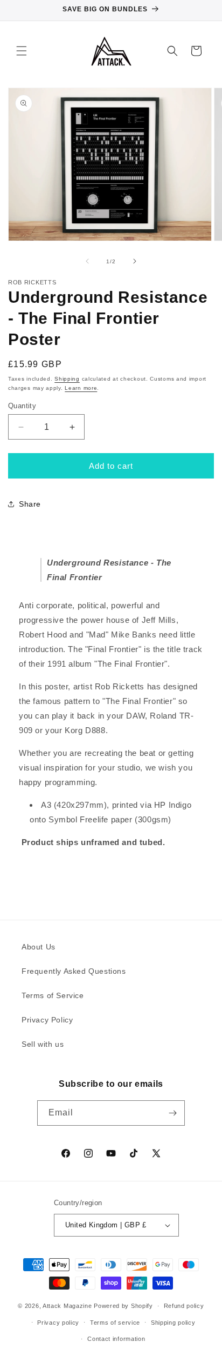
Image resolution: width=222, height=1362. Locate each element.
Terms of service (115, 1322)
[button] (21, 51)
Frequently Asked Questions (74, 971)
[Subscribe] (172, 1113)
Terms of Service (53, 995)
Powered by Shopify (123, 1306)
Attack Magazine (67, 1306)
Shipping (67, 379)
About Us (39, 946)
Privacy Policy (47, 1019)
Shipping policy (173, 1322)
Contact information (116, 1339)
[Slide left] (87, 261)
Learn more (81, 388)
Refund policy (184, 1306)
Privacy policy (58, 1322)
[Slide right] (135, 261)
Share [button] (30, 504)
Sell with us (43, 1044)
